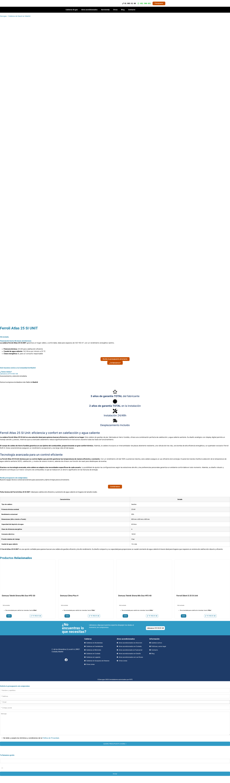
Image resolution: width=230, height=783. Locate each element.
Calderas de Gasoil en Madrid (19, 16)
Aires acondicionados (89, 10)
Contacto (131, 10)
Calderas (88, 639)
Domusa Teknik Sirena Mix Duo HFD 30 (18, 596)
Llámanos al (9, 374)
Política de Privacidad (50, 738)
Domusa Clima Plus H (69, 596)
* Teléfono (4, 757)
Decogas (3, 16)
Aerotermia (105, 10)
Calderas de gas (72, 10)
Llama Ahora (115, 778)
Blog (123, 10)
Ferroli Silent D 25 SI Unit (187, 596)
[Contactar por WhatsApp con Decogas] (226, 781)
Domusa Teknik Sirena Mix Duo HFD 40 (134, 596)
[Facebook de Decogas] (66, 659)
